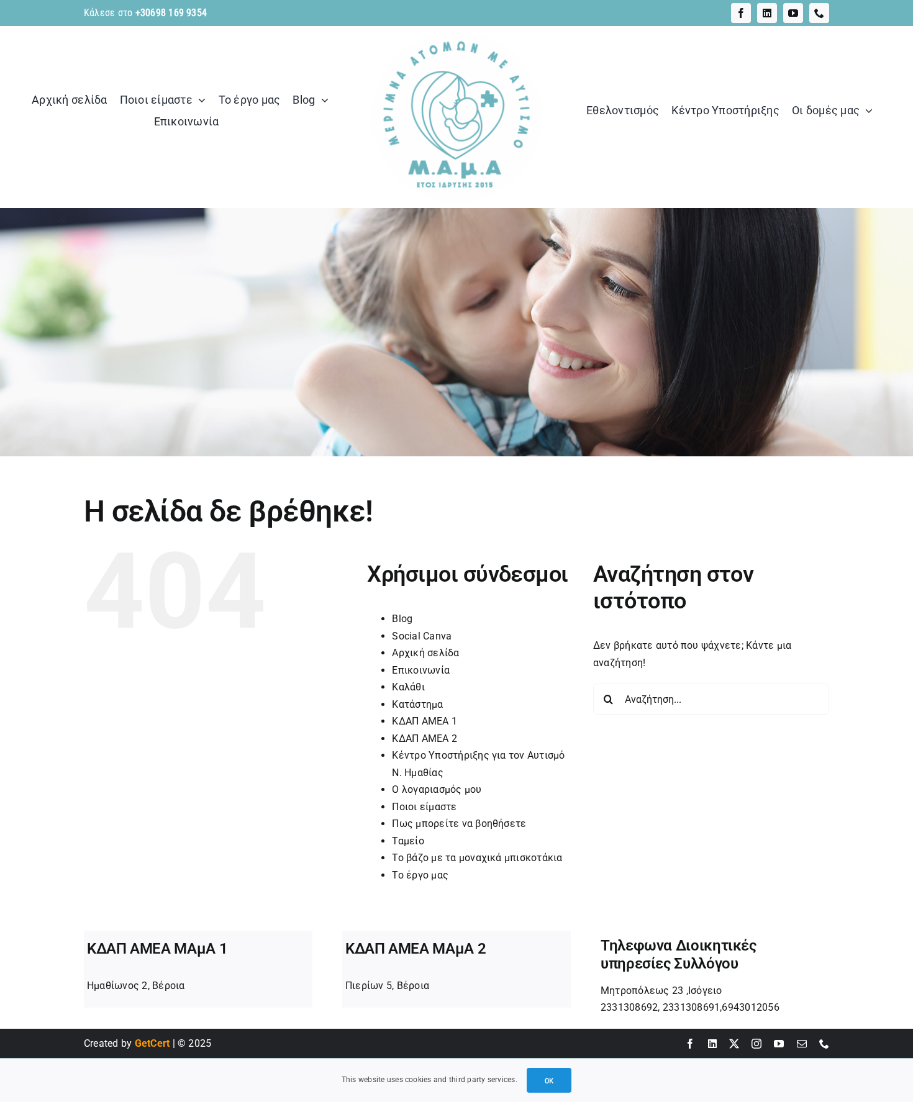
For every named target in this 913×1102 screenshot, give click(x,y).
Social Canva (422, 636)
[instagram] (756, 1044)
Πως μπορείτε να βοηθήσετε (459, 823)
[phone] (819, 13)
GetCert (152, 1043)
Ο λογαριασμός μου (436, 789)
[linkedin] (767, 13)
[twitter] (734, 1044)
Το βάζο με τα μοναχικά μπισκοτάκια (477, 858)
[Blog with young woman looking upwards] (456, 31)
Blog (402, 619)
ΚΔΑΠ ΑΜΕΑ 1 (424, 721)
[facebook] (741, 13)
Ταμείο (408, 841)
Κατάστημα (417, 704)
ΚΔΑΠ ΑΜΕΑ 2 (424, 738)
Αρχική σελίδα (425, 653)
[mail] (802, 1044)
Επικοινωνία (421, 670)
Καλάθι (408, 687)
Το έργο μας (420, 875)
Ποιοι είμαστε (424, 807)
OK (549, 1080)
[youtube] (793, 13)
